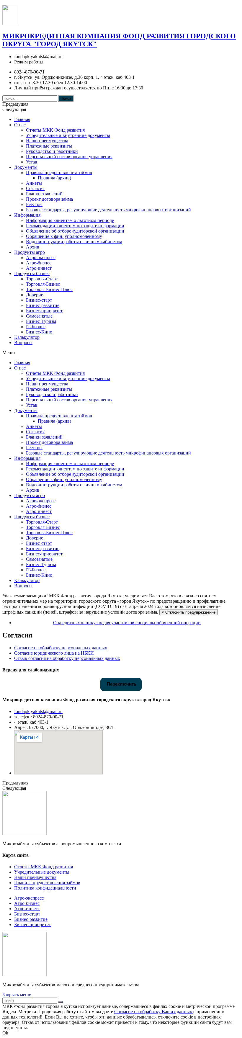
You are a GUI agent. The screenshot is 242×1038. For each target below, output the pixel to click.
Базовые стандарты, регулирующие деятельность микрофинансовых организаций (108, 209)
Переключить (121, 683)
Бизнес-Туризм (41, 321)
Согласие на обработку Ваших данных (153, 1011)
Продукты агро (29, 252)
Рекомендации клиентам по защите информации (75, 225)
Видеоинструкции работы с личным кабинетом (74, 241)
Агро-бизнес (38, 262)
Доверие (34, 294)
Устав (31, 161)
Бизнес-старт (39, 300)
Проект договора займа (49, 199)
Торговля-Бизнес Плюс (49, 289)
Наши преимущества (47, 140)
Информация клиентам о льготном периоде (70, 220)
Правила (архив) (54, 177)
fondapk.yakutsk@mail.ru (38, 711)
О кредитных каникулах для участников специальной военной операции (127, 622)
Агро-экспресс (40, 257)
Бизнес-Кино (39, 331)
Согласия (35, 188)
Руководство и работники (52, 151)
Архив (32, 246)
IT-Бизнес (35, 326)
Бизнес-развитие (42, 305)
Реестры (34, 204)
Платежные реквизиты (49, 145)
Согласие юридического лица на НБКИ (54, 653)
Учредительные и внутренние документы (68, 135)
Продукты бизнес (32, 273)
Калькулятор (27, 337)
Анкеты (34, 183)
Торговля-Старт (42, 278)
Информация (27, 215)
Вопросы (23, 342)
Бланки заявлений (44, 193)
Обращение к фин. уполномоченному (64, 236)
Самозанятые (39, 315)
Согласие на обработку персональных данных (60, 647)
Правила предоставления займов (59, 172)
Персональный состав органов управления (69, 156)
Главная (22, 119)
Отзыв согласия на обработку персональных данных (67, 658)
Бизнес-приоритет (44, 310)
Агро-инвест (39, 268)
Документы (25, 167)
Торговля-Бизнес (43, 284)
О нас (20, 124)
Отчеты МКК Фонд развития (55, 130)
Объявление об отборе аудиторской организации (75, 230)
